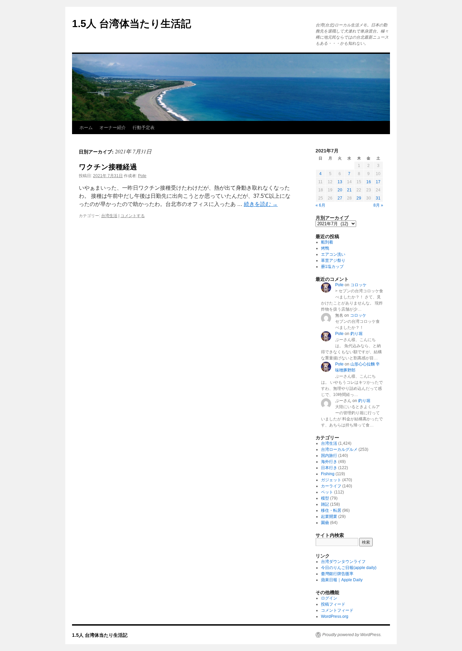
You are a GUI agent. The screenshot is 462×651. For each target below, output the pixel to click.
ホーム (86, 127)
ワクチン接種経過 (108, 167)
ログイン (329, 598)
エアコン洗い (333, 254)
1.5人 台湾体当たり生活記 (131, 23)
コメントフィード (337, 610)
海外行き (329, 461)
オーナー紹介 (112, 127)
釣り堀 (356, 333)
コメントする (132, 215)
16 (368, 182)
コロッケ (358, 284)
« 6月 (320, 205)
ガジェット (331, 480)
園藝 (325, 522)
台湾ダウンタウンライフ (343, 561)
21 (349, 190)
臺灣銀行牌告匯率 (337, 573)
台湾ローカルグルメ (339, 449)
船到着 (327, 242)
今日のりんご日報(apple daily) (348, 567)
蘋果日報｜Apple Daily (342, 580)
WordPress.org (334, 616)
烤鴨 (325, 248)
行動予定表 (144, 127)
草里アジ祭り (333, 260)
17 (378, 182)
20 (340, 190)
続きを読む (261, 204)
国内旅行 (329, 455)
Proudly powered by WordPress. (352, 634)
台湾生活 (109, 215)
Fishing (327, 473)
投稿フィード (333, 604)
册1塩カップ (332, 266)
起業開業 (329, 516)
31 (378, 198)
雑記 (325, 504)
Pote (142, 175)
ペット (327, 492)
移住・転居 (331, 510)
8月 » (378, 205)
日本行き (329, 467)
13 (340, 182)
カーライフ (331, 486)
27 (340, 198)
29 (358, 198)
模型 (325, 498)
